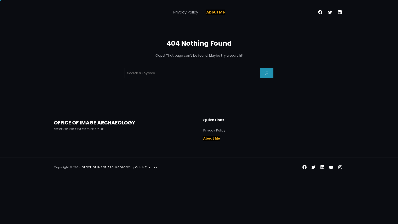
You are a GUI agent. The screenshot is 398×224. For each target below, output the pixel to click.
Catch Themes (146, 167)
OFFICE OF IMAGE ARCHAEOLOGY (94, 122)
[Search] (266, 73)
